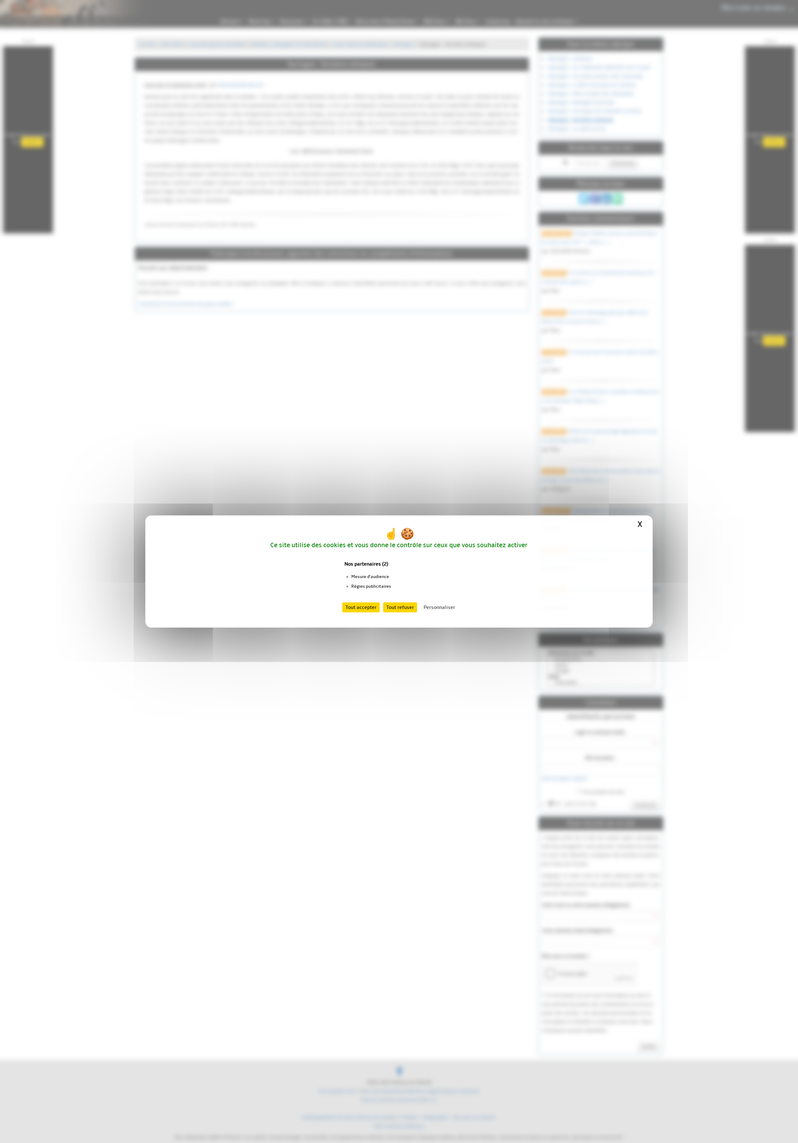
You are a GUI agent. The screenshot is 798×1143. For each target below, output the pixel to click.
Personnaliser (439, 607)
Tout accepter (361, 607)
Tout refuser (400, 607)
